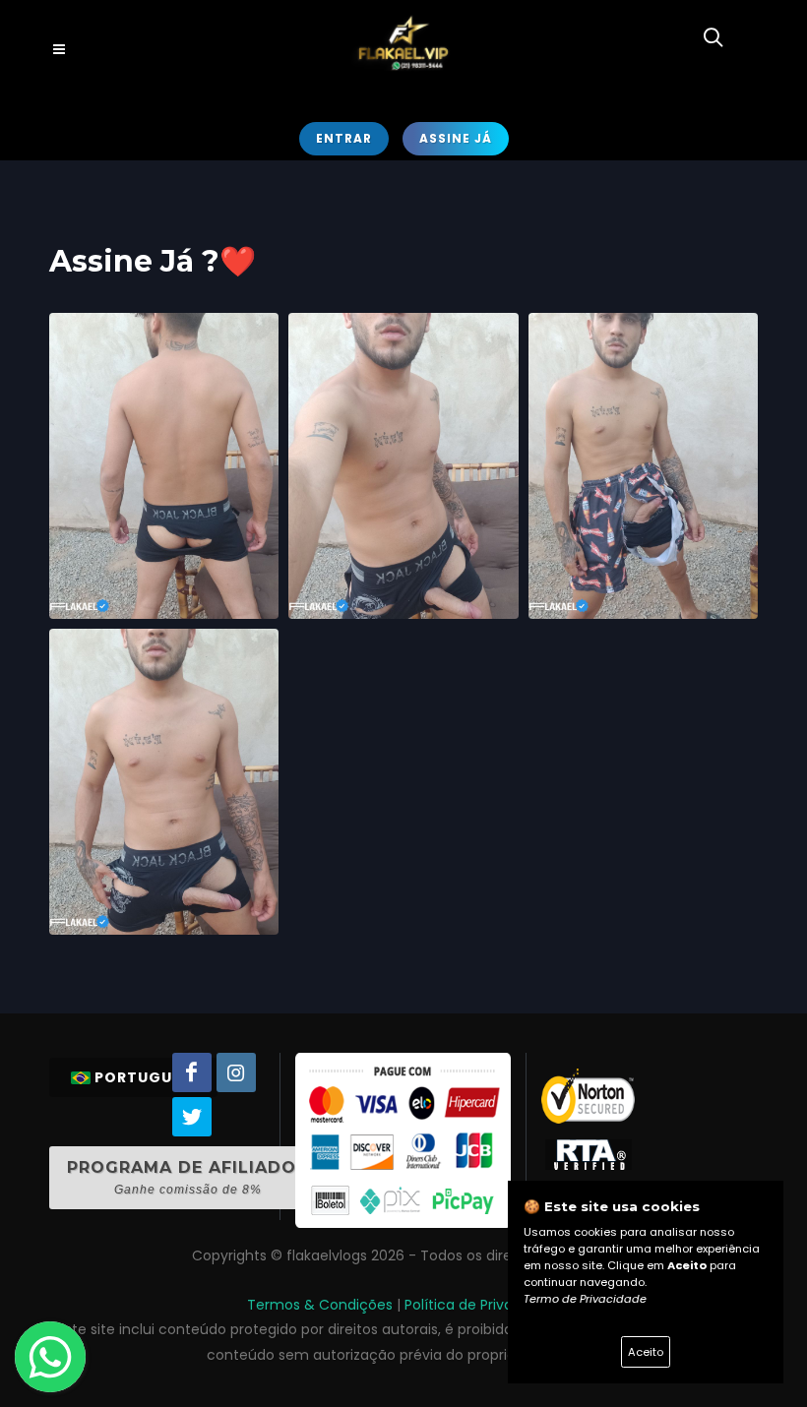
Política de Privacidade (482, 1305)
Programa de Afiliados (187, 1177)
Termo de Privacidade (585, 1299)
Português (143, 1077)
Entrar (344, 138)
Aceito (645, 1352)
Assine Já (455, 138)
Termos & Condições (320, 1305)
